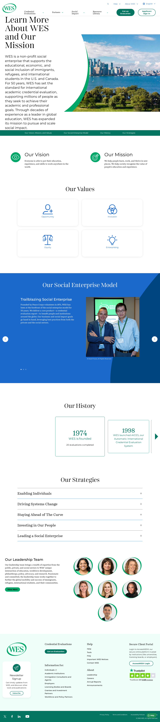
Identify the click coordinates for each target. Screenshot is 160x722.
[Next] (156, 436)
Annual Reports (94, 682)
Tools (89, 652)
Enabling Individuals (35, 493)
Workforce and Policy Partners (58, 697)
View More (13, 589)
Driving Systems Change (38, 504)
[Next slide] (155, 339)
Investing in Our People (37, 525)
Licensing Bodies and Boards (58, 687)
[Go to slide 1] (21, 369)
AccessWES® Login (141, 663)
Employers (49, 683)
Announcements (94, 685)
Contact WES (93, 663)
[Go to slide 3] (25, 369)
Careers (90, 678)
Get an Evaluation (125, 12)
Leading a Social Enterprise (40, 536)
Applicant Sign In (147, 12)
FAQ (89, 656)
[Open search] (108, 3)
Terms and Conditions (120, 715)
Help (89, 649)
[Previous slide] (5, 339)
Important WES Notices (97, 659)
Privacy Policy (104, 715)
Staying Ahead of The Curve (40, 514)
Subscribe (17, 693)
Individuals (49, 670)
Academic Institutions (54, 673)
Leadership (92, 675)
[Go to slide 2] (23, 369)
